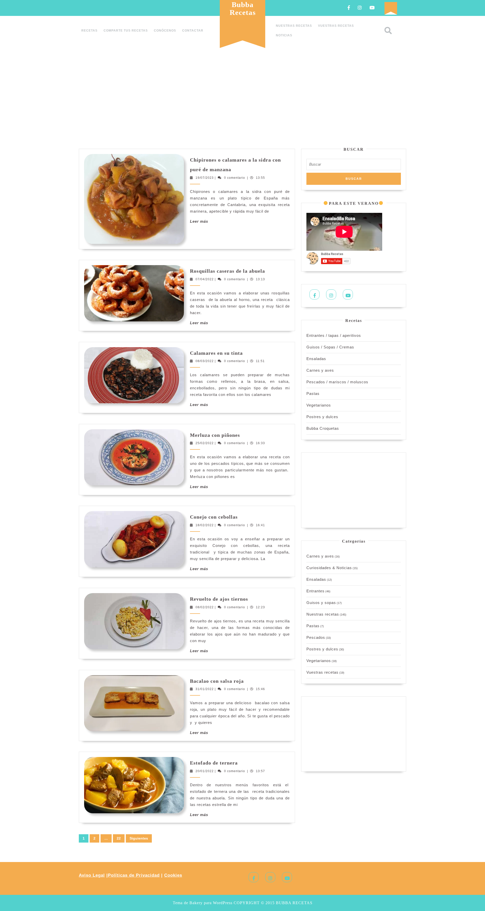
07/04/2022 (205, 279)
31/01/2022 (205, 689)
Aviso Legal (92, 875)
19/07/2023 (205, 178)
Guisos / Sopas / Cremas (330, 347)
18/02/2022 (205, 525)
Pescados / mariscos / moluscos (337, 382)
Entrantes (315, 591)
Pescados (315, 637)
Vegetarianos (318, 405)
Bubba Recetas (243, 8)
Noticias (284, 35)
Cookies (173, 875)
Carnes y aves (320, 370)
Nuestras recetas (294, 26)
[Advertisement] (242, 99)
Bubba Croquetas (322, 428)
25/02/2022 (205, 443)
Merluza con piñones (215, 435)
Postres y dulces (322, 417)
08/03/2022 (205, 361)
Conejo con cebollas (214, 517)
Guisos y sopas (321, 602)
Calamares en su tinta (216, 353)
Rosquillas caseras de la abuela (227, 271)
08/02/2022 (205, 607)
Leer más (199, 221)
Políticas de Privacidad (134, 875)
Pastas (313, 393)
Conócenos (165, 30)
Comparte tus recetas (126, 30)
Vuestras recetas (336, 26)
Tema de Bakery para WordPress (202, 903)
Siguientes (139, 838)
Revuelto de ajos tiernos (219, 599)
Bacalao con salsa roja (217, 681)
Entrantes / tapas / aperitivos (333, 335)
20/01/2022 (205, 771)
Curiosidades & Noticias (329, 568)
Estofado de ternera (214, 763)
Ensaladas (316, 359)
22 (119, 838)
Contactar (192, 30)
